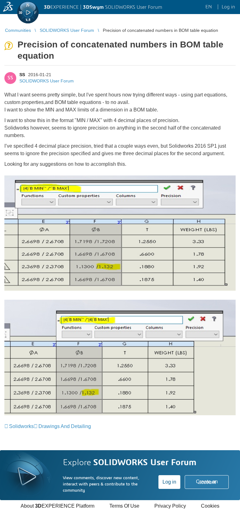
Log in (169, 482)
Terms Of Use (124, 506)
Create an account (207, 482)
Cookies (210, 506)
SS (22, 74)
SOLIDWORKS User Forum (46, 80)
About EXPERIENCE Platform (57, 506)
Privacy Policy (170, 506)
